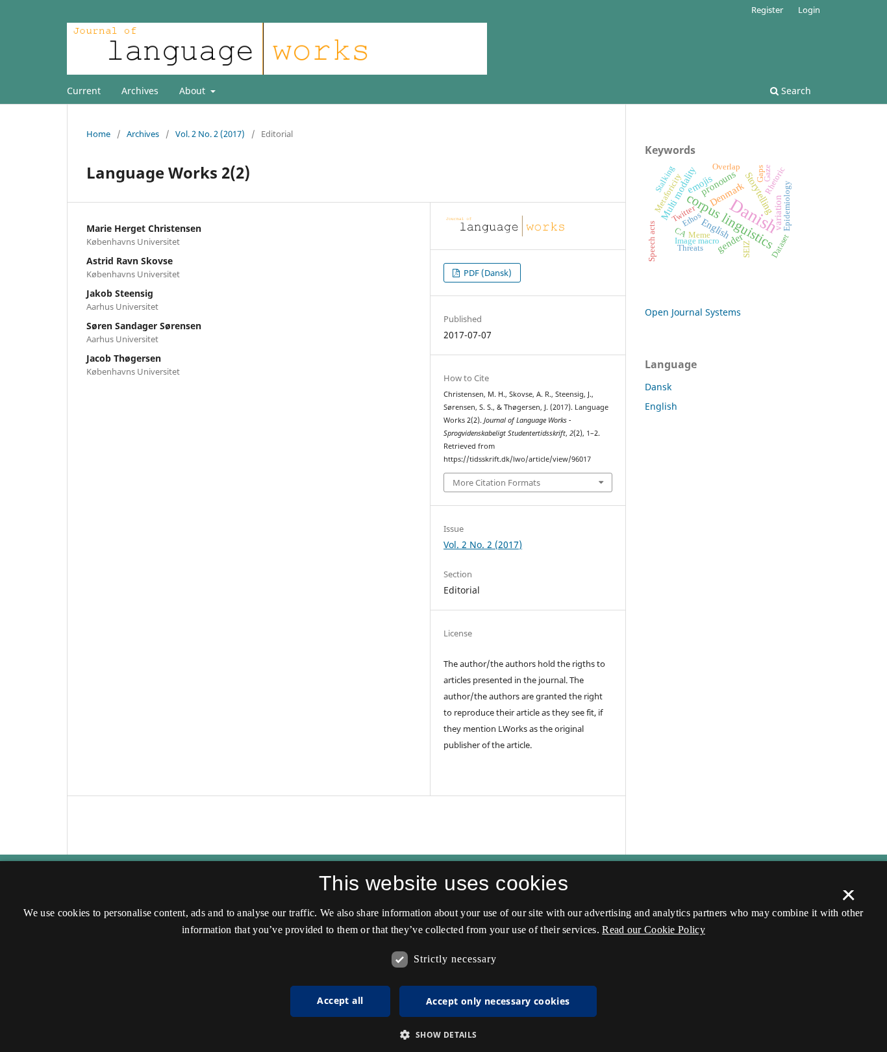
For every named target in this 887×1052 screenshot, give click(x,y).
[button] (443, 1035)
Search (795, 90)
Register (767, 10)
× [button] (848, 899)
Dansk (658, 387)
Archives (139, 90)
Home (98, 134)
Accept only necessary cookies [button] (498, 1001)
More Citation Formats (496, 482)
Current (84, 90)
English (661, 406)
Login (809, 10)
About (193, 90)
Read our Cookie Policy (653, 929)
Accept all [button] (340, 1000)
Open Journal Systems (693, 312)
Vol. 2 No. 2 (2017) (210, 134)
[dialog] (443, 956)
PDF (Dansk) (487, 273)
